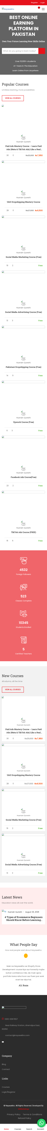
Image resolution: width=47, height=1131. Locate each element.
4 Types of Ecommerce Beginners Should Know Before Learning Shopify (23, 918)
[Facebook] (7, 1042)
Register (34, 2)
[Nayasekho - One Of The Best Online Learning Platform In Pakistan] (11, 9)
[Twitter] (3, 1042)
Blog (4, 1064)
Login (42, 2)
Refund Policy (24, 1118)
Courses (6, 1087)
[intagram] (12, 1042)
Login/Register (8, 1092)
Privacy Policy (13, 1114)
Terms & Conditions (32, 1114)
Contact (6, 1069)
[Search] (41, 51)
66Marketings (23, 1109)
